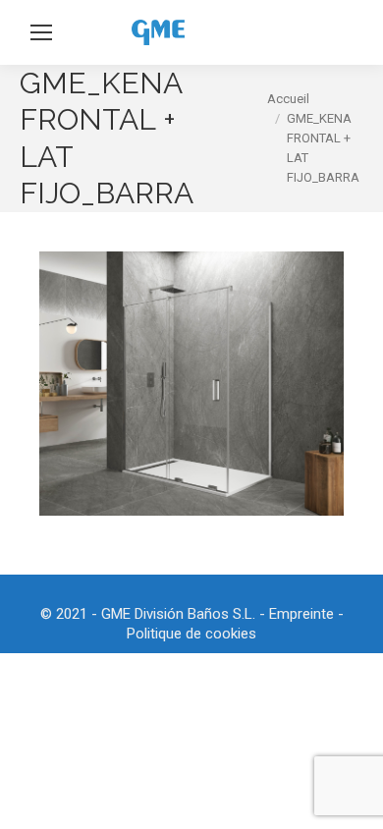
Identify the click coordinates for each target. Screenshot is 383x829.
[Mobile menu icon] (41, 32)
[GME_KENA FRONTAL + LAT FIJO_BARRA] (191, 384)
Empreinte (301, 614)
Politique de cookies (191, 633)
